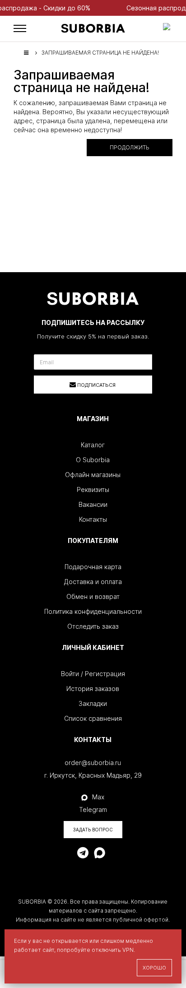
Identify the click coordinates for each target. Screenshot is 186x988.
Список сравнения (93, 718)
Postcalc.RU (146, 928)
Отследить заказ (93, 626)
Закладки (93, 703)
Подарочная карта (93, 567)
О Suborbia (93, 460)
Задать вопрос (93, 829)
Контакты (93, 519)
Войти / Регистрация (93, 673)
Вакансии (93, 504)
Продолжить (129, 147)
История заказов (92, 688)
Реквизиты (93, 489)
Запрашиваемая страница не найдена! (100, 52)
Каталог (93, 445)
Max (98, 797)
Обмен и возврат (93, 596)
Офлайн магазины (93, 474)
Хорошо (154, 968)
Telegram (93, 809)
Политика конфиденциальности (93, 611)
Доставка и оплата (93, 581)
